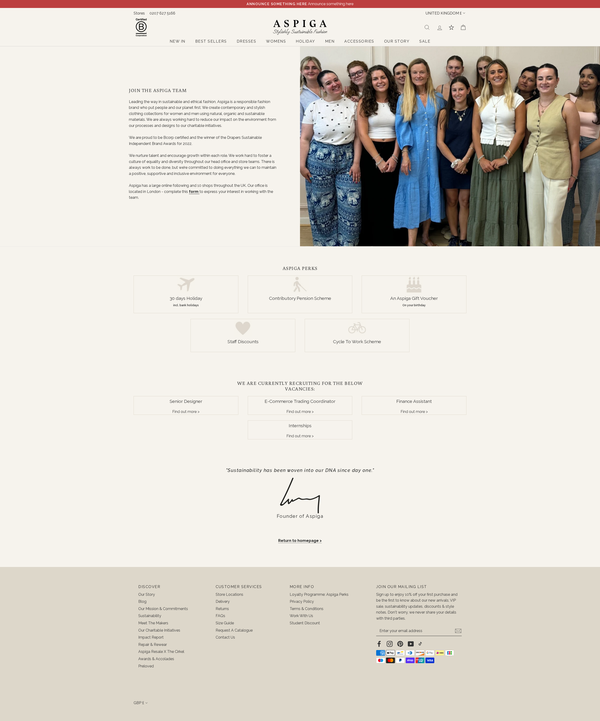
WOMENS (276, 41)
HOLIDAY (305, 41)
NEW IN (177, 41)
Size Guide (225, 623)
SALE (424, 41)
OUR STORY (397, 41)
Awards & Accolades (156, 659)
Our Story (146, 594)
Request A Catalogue (234, 630)
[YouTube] (411, 644)
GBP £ (139, 703)
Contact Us (225, 637)
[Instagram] (390, 644)
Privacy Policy (302, 601)
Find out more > (185, 411)
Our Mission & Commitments (163, 609)
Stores (139, 13)
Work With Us (301, 616)
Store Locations (229, 594)
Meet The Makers (153, 623)
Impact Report (151, 637)
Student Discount (305, 623)
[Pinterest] (400, 644)
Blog (142, 601)
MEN (330, 41)
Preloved (146, 666)
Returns (222, 609)
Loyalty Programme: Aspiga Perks (319, 594)
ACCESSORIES (359, 41)
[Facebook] (379, 644)
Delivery (223, 601)
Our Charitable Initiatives (159, 630)
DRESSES (246, 41)
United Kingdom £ (444, 13)
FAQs (220, 616)
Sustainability (149, 616)
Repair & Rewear (152, 644)
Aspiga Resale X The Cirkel (161, 651)
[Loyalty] (451, 27)
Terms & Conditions (306, 609)
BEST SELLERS (211, 41)
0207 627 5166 (162, 13)
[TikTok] (420, 644)
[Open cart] (463, 27)
